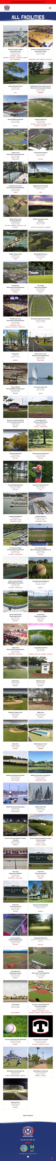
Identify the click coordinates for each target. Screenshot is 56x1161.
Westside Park (15, 1102)
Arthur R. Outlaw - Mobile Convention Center (15, 50)
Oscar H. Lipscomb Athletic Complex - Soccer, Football (40, 839)
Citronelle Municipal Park (15, 485)
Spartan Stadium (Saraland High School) (15, 938)
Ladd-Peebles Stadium (40, 152)
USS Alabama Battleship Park (15, 1071)
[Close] (52, 1)
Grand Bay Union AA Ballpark (40, 581)
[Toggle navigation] (50, 8)
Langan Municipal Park (40, 647)
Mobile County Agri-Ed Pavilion (15, 775)
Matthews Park (40, 681)
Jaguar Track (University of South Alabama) (15, 153)
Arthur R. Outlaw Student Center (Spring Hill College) (40, 50)
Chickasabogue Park (15, 453)
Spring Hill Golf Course (40, 254)
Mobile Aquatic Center (40, 744)
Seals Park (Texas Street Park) (40, 872)
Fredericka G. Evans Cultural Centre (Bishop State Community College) (40, 87)
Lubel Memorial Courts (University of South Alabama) (15, 186)
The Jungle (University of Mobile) (40, 286)
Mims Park (15, 744)
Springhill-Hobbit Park (40, 938)
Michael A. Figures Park (15, 712)
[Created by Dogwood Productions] (28, 1156)
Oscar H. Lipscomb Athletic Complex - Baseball (15, 839)
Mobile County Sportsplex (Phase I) (40, 220)
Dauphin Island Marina (15, 516)
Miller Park (40, 712)
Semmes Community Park (40, 905)
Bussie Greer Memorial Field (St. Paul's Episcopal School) (15, 421)
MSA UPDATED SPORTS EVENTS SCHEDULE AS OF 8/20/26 (28, 2)
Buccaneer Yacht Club (40, 387)
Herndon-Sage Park (40, 119)
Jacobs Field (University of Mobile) (40, 615)
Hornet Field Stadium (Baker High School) (15, 615)
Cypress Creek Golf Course (41, 485)
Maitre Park (15, 681)
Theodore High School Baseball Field (15, 1039)
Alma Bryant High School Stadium (40, 318)
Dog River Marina (41, 516)
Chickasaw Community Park (40, 453)
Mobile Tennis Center (15, 254)
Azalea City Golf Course (15, 86)
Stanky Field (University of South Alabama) (15, 286)
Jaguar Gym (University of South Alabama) (15, 648)
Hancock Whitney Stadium (15, 119)
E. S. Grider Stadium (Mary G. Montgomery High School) (40, 548)
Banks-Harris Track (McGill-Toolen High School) (40, 354)
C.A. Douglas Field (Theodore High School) (41, 421)
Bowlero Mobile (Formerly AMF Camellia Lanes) (15, 387)
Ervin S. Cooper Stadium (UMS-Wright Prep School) (15, 582)
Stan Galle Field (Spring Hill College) (15, 972)
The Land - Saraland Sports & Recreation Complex (40, 1005)
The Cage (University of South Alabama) (40, 972)
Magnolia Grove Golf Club (40, 186)
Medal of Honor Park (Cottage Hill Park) (15, 220)
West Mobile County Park (40, 1071)
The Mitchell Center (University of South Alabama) (15, 319)
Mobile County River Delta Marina (40, 775)
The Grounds (15, 1004)
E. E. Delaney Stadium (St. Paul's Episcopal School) (15, 548)
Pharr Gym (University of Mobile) (15, 872)
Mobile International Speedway (15, 807)
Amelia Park (15, 354)
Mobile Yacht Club (40, 807)
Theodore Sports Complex (40, 1039)
